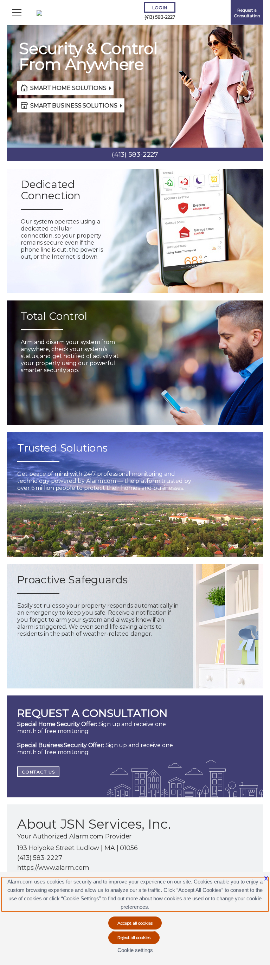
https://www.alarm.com (53, 868)
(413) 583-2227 (159, 17)
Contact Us (38, 772)
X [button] (266, 878)
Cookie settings (135, 950)
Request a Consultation (247, 12)
